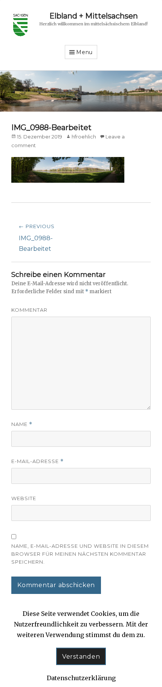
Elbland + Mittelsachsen (93, 15)
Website (23, 498)
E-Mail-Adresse (37, 461)
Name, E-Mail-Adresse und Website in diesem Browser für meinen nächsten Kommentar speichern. (80, 554)
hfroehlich (84, 137)
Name (21, 424)
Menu (84, 52)
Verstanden (81, 656)
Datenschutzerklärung (81, 678)
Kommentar (29, 310)
